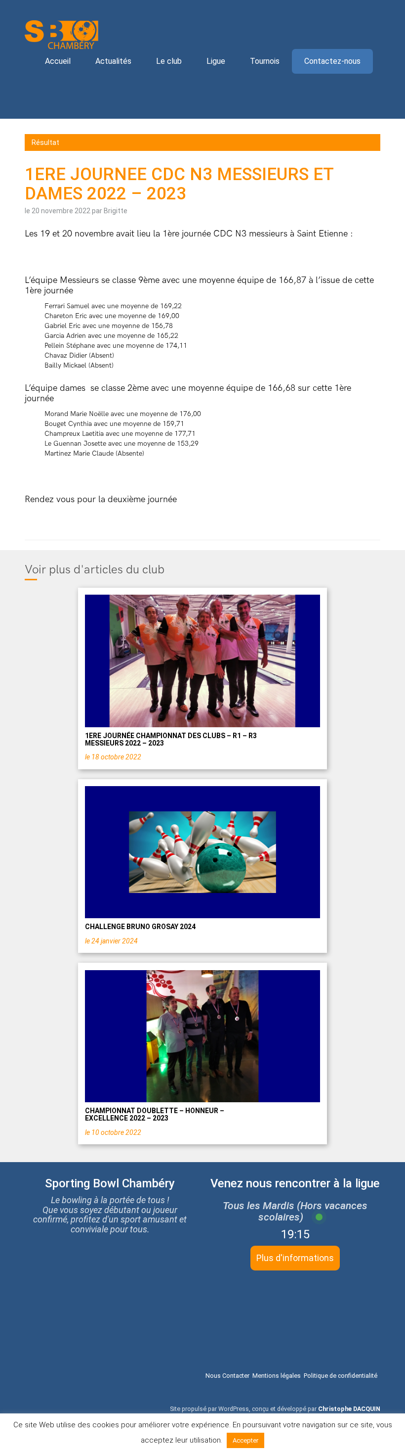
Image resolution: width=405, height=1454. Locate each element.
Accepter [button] (245, 1440)
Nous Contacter (227, 1375)
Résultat (45, 142)
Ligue (215, 61)
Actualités (113, 61)
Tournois (265, 61)
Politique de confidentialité (340, 1375)
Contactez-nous (332, 61)
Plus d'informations (295, 1258)
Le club (169, 61)
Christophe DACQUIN (349, 1408)
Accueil (58, 61)
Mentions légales (276, 1375)
